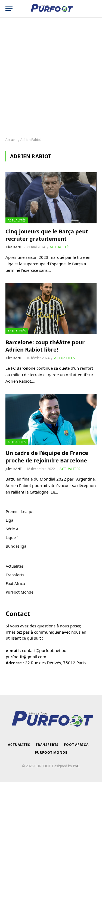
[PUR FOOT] (51, 9)
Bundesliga (16, 546)
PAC (76, 765)
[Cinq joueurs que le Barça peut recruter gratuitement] (51, 197)
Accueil (10, 139)
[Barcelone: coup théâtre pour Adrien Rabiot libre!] (51, 308)
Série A (12, 528)
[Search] (94, 9)
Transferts (15, 574)
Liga (9, 520)
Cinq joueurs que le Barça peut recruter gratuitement (46, 235)
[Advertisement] (51, 77)
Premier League (20, 511)
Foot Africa (15, 583)
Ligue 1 (12, 537)
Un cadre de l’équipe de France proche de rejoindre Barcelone (46, 456)
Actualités (17, 220)
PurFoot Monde (19, 592)
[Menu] (9, 9)
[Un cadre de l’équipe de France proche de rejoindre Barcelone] (51, 419)
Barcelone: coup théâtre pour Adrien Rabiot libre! (45, 346)
